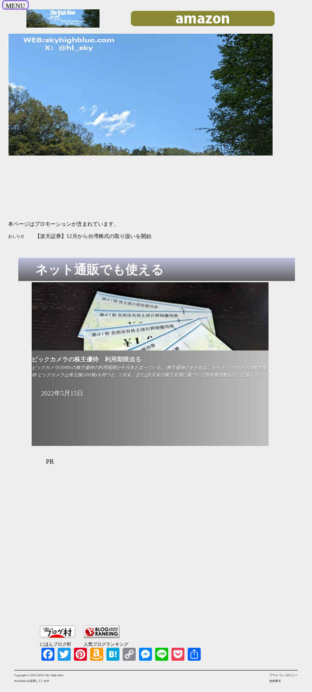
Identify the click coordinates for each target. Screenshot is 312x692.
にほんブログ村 (55, 644)
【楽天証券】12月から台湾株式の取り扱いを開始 (93, 236)
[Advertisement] (165, 550)
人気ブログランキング (106, 644)
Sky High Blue (54, 675)
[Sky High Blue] (63, 27)
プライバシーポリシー (283, 675)
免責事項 (275, 681)
